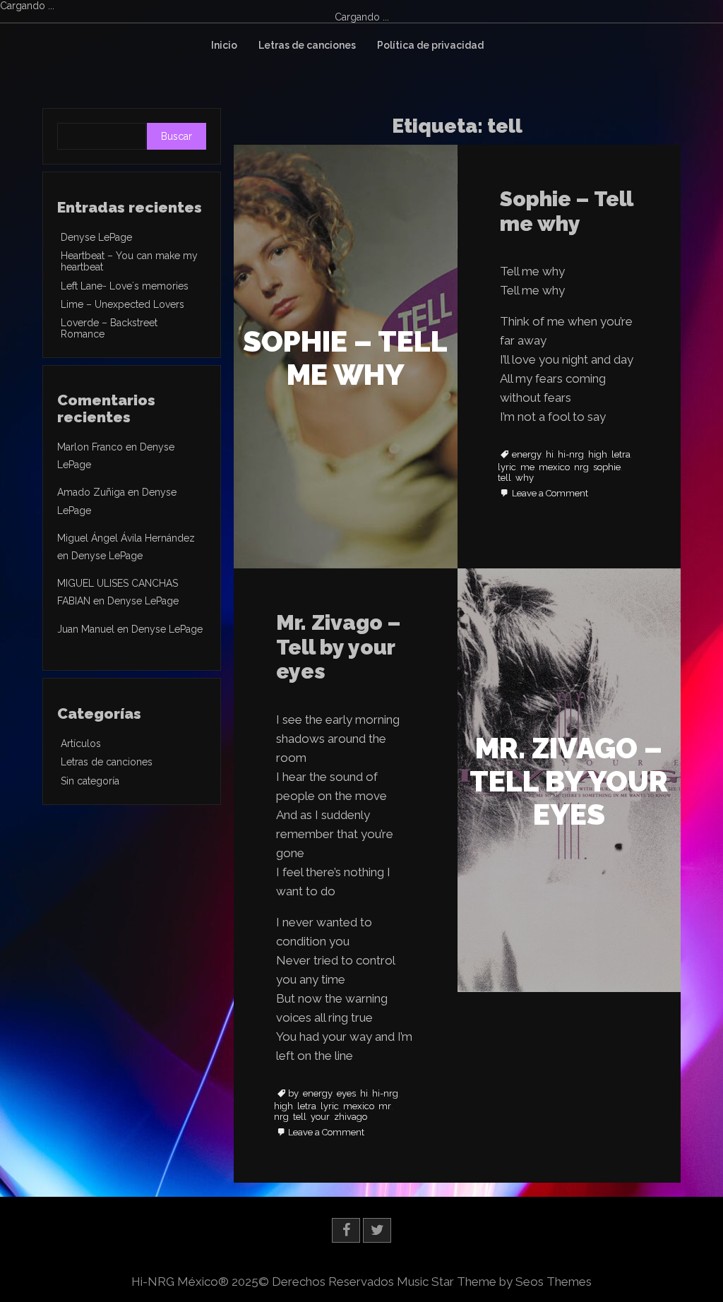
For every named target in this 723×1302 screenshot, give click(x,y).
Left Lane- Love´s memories (125, 286)
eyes (346, 1094)
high (597, 455)
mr (384, 1106)
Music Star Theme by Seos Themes (494, 1281)
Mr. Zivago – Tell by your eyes (338, 646)
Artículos (81, 743)
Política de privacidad (430, 45)
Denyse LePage (96, 237)
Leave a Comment (550, 494)
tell (504, 478)
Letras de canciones (307, 45)
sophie (607, 467)
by (293, 1094)
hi (550, 455)
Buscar (176, 136)
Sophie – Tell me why (566, 211)
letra (621, 455)
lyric (507, 467)
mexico (554, 467)
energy (527, 455)
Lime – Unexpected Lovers (122, 304)
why (524, 478)
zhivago (350, 1117)
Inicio (224, 45)
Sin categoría (90, 781)
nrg (581, 467)
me (527, 467)
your (320, 1117)
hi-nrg (571, 455)
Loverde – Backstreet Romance (109, 328)
